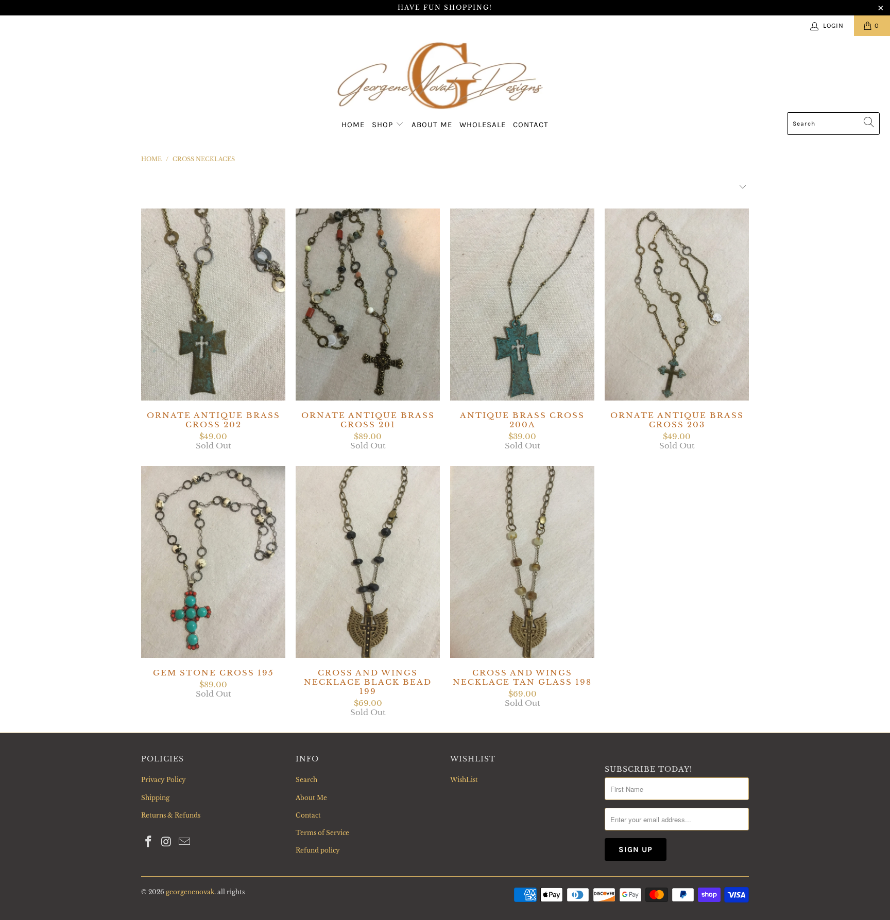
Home (353, 124)
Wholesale (482, 124)
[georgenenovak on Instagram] (167, 842)
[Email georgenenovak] (184, 842)
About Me (432, 124)
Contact (531, 124)
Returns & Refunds (170, 815)
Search (306, 780)
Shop (384, 124)
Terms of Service (322, 833)
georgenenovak (190, 892)
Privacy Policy (163, 780)
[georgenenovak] (440, 76)
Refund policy (318, 850)
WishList (464, 780)
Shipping (155, 798)
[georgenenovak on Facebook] (149, 842)
